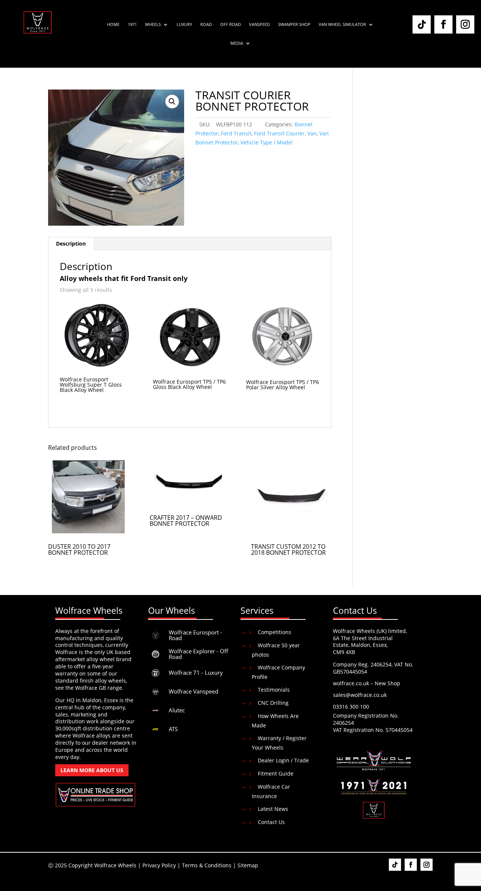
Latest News (273, 808)
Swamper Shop (294, 24)
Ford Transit (236, 133)
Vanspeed (259, 24)
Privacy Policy (159, 865)
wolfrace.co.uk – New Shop (366, 683)
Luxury (184, 24)
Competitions (274, 632)
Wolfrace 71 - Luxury (196, 672)
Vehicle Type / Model (266, 142)
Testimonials (274, 689)
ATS (173, 729)
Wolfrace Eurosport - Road (195, 635)
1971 (132, 24)
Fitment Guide (275, 773)
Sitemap (247, 865)
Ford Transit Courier (279, 133)
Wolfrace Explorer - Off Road (198, 653)
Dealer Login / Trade (283, 760)
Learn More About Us (92, 770)
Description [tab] (71, 243)
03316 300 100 (351, 706)
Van (312, 133)
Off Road (230, 24)
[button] (172, 101)
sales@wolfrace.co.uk (360, 694)
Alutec (177, 710)
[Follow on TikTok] (421, 24)
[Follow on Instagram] (465, 24)
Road (206, 24)
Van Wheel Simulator (342, 24)
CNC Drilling (273, 702)
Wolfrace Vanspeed (193, 691)
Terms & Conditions (206, 865)
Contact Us (271, 822)
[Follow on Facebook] (443, 24)
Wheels (153, 24)
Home (113, 24)
